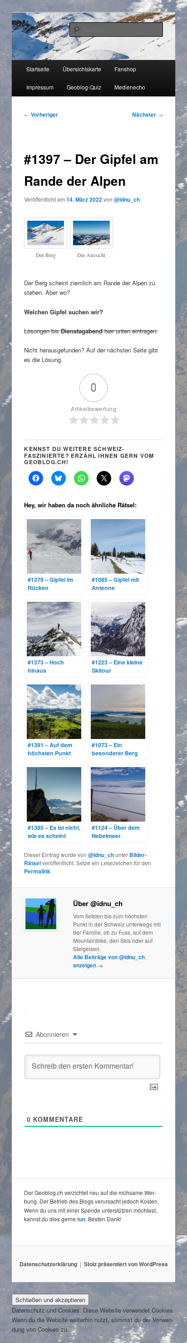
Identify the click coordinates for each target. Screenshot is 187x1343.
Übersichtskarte (82, 69)
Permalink (37, 871)
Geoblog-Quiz (84, 87)
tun (81, 1219)
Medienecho (129, 87)
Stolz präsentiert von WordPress (126, 1264)
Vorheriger (41, 114)
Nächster (147, 114)
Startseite (37, 69)
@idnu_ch (127, 199)
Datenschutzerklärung (48, 1264)
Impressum (40, 87)
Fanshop (125, 69)
